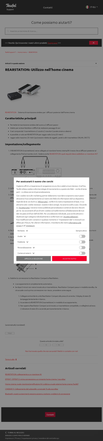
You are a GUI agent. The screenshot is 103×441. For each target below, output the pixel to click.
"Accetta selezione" (70, 217)
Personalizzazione (24, 247)
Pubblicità (21, 242)
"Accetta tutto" (24, 208)
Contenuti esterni (24, 253)
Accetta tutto (69, 259)
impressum (30, 226)
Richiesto (21, 231)
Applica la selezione (33, 259)
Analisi (20, 236)
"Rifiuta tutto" (43, 202)
